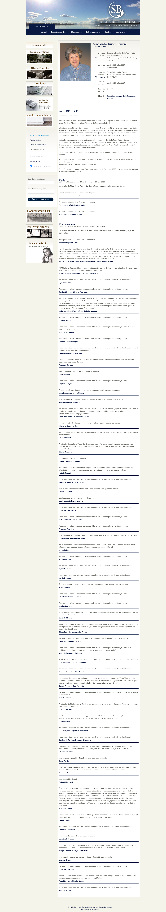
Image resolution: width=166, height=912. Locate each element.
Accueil (44, 32)
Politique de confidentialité (90, 909)
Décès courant (76, 32)
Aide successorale (42, 26)
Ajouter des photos (36, 157)
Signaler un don (35, 140)
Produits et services (59, 32)
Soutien (108, 32)
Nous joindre (120, 32)
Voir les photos (35, 161)
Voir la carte (100, 58)
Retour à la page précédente (39, 135)
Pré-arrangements (93, 32)
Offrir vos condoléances (38, 144)
